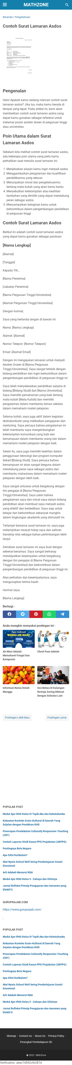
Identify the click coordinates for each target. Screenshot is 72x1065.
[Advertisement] (36, 763)
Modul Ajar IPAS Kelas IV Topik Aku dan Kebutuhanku (34, 813)
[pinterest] (36, 614)
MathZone (36, 4)
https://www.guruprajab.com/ (22, 909)
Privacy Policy (56, 1035)
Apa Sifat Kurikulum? (15, 855)
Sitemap (11, 1035)
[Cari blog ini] (67, 5)
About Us (40, 1035)
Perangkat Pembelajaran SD (36, 1042)
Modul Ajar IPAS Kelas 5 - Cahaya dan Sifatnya (30, 879)
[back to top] (64, 1056)
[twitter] (22, 614)
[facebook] (9, 614)
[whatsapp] (49, 614)
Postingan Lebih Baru (17, 717)
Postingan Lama (56, 717)
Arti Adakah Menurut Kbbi (18, 872)
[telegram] (62, 614)
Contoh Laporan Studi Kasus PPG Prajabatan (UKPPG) (34, 841)
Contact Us (25, 1035)
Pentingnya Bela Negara (17, 848)
